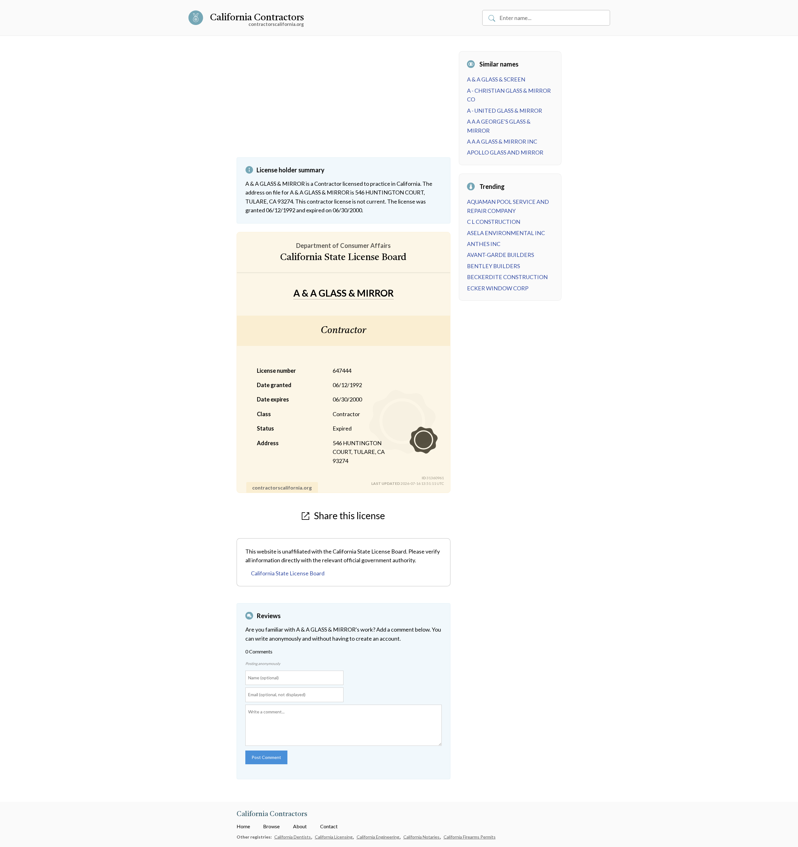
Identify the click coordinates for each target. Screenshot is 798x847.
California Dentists (293, 837)
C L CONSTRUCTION (493, 221)
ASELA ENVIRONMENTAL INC (506, 232)
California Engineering (378, 837)
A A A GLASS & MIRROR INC (502, 141)
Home (243, 826)
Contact (329, 826)
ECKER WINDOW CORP (497, 288)
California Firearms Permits (470, 837)
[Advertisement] (343, 104)
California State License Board (287, 573)
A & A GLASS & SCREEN (496, 79)
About (300, 826)
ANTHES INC (483, 243)
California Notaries (421, 837)
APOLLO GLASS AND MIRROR (505, 152)
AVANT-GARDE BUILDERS (500, 254)
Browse (271, 826)
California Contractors (257, 17)
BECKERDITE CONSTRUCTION (507, 276)
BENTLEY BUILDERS (493, 266)
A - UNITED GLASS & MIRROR (504, 110)
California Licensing (334, 837)
